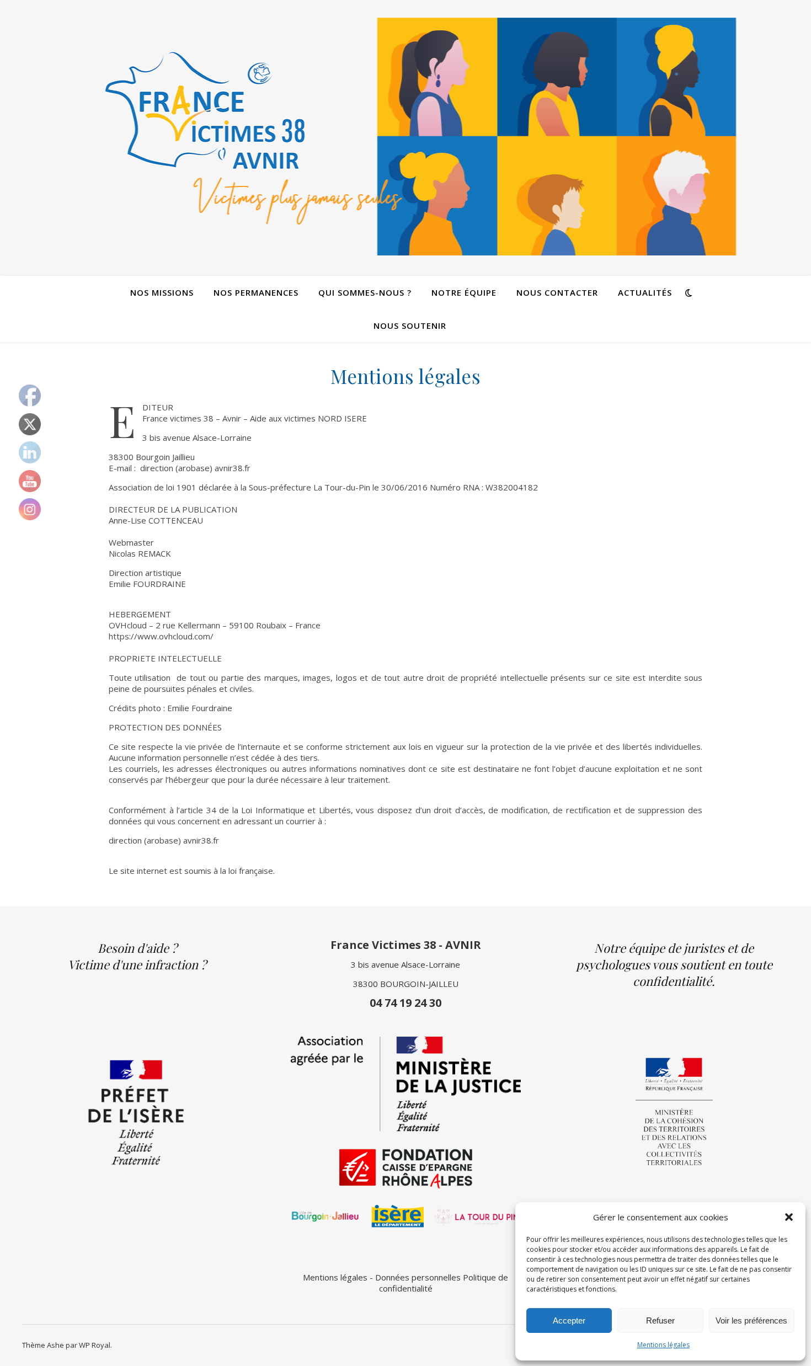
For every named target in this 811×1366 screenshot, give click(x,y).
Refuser (660, 1320)
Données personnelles (418, 1277)
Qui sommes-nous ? (365, 292)
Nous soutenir (410, 325)
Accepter (569, 1320)
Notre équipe (464, 292)
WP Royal (94, 1345)
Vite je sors (405, 16)
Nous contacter (557, 292)
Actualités (645, 292)
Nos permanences (256, 292)
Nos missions (162, 292)
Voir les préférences (751, 1320)
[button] (788, 1217)
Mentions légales (663, 1344)
